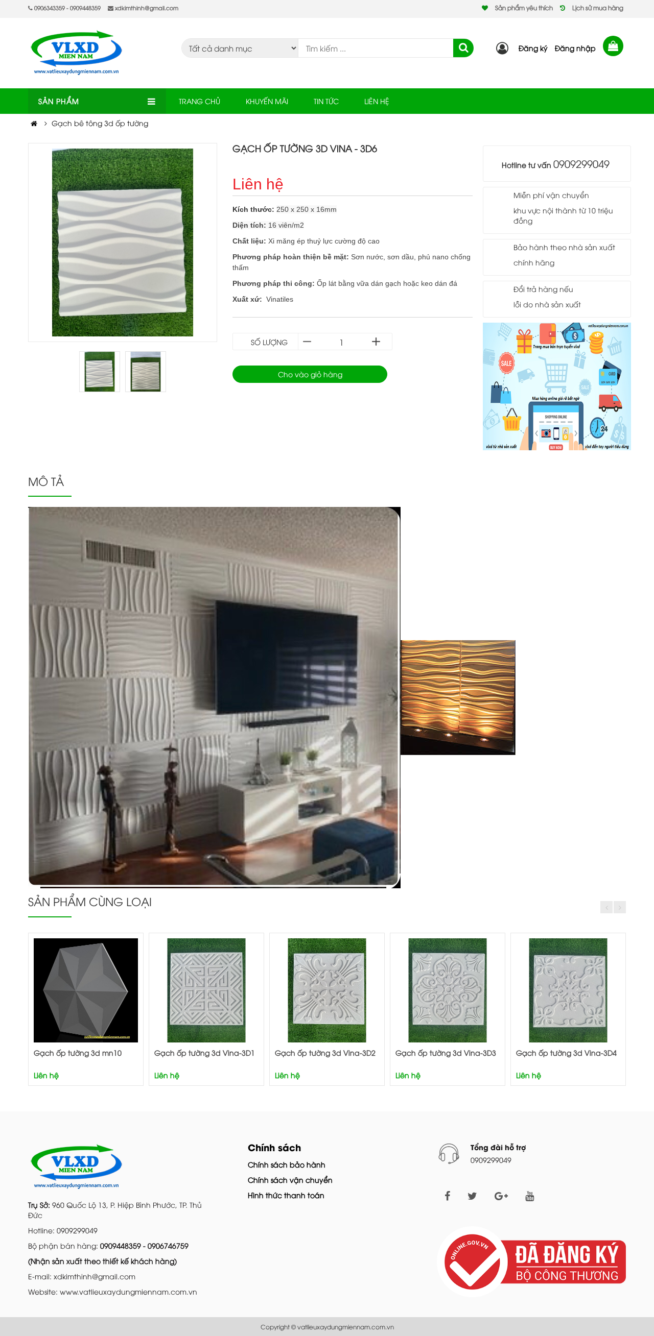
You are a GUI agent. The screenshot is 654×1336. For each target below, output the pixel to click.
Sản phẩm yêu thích (524, 7)
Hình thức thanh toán (286, 1195)
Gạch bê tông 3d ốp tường (100, 123)
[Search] (463, 48)
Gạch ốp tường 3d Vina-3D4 (566, 1052)
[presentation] (606, 907)
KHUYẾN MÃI (267, 101)
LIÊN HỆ (376, 101)
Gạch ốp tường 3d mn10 (78, 1052)
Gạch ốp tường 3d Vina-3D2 (325, 1052)
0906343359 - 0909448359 (67, 7)
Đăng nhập (575, 48)
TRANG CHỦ (199, 101)
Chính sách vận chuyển (290, 1179)
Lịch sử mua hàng (597, 7)
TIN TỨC (326, 101)
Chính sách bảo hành (286, 1164)
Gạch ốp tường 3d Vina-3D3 (445, 1052)
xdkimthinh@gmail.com (145, 7)
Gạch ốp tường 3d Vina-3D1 (204, 1052)
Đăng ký (533, 48)
